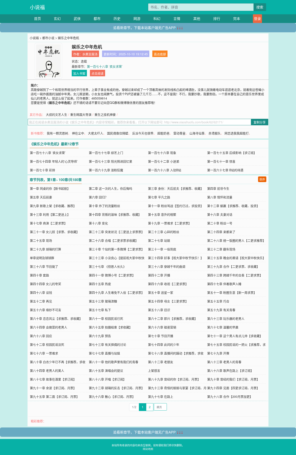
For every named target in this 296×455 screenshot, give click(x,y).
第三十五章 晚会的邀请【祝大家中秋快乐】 (236, 258)
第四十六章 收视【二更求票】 (168, 284)
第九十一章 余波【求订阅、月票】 (53, 388)
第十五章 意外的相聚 (162, 214)
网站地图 (148, 449)
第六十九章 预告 (100, 336)
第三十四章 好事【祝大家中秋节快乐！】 (175, 258)
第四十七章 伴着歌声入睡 (224, 284)
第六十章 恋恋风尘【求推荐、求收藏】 (56, 318)
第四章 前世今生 (218, 188)
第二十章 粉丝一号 (219, 223)
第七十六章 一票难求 (44, 353)
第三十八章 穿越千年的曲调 (166, 266)
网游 (136, 18)
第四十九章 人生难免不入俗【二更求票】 (116, 292)
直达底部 (160, 54)
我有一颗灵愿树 (57, 133)
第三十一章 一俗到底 (162, 249)
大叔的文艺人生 (56, 114)
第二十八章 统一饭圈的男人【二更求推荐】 (236, 240)
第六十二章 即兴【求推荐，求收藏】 (172, 318)
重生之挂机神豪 (105, 114)
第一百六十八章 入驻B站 (164, 170)
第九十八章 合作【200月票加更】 (230, 396)
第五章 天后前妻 (41, 197)
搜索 (259, 7)
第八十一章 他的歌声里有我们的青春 (113, 362)
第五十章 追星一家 (160, 292)
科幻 (156, 18)
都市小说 (48, 38)
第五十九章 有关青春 (221, 310)
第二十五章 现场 (41, 240)
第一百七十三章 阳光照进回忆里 (110, 161)
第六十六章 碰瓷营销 (162, 327)
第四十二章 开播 (159, 275)
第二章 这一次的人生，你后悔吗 (110, 188)
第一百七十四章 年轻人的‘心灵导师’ (54, 161)
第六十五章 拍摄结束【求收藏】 (110, 327)
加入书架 (79, 73)
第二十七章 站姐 (159, 240)
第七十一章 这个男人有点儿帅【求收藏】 (235, 336)
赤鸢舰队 (214, 133)
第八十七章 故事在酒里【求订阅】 (53, 379)
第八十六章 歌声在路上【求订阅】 (230, 370)
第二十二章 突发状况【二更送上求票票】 (116, 232)
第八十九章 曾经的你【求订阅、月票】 (174, 379)
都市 (97, 18)
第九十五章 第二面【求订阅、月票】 (54, 396)
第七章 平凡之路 (159, 197)
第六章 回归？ (98, 197)
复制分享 (260, 122)
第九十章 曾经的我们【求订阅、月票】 (233, 379)
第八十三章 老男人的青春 (224, 362)
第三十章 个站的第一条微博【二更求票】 (116, 249)
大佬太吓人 (95, 133)
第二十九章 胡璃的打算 (45, 249)
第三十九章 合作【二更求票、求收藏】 (233, 266)
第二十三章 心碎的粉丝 (163, 232)
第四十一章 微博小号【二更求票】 (112, 275)
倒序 (262, 179)
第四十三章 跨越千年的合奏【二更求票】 (235, 275)
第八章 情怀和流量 (219, 197)
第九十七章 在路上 (160, 396)
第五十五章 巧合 (218, 301)
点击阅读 (97, 73)
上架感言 (154, 370)
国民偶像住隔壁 (117, 133)
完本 (236, 18)
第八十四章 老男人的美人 (47, 370)
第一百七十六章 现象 (162, 152)
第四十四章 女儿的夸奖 (45, 284)
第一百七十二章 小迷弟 (163, 161)
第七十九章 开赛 (218, 353)
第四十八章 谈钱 (41, 292)
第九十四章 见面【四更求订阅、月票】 (233, 388)
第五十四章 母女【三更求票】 (168, 301)
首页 (37, 18)
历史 (117, 18)
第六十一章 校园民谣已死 (106, 318)
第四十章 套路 (39, 275)
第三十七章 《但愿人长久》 (107, 266)
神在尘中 (78, 133)
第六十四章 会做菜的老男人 (48, 327)
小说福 (37, 7)
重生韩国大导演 (80, 114)
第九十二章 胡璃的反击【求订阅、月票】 (116, 388)
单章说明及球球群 (42, 258)
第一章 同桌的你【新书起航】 (50, 188)
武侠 (77, 18)
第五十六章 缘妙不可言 (45, 310)
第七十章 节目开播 (160, 336)
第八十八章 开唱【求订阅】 (107, 379)
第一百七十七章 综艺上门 (106, 152)
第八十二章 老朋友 (160, 362)
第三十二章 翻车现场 (221, 249)
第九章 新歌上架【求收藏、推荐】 (53, 206)
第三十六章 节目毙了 (44, 266)
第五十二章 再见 (41, 301)
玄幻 (57, 18)
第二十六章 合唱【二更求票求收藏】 (113, 240)
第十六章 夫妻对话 (219, 214)
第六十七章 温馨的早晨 (222, 327)
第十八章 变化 (98, 223)
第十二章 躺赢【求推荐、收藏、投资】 (233, 206)
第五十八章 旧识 (159, 310)
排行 (216, 18)
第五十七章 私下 (100, 310)
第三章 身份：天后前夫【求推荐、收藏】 (175, 188)
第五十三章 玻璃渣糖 (103, 301)
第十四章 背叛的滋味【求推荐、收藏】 (115, 214)
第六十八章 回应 (41, 336)
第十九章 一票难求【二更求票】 (169, 223)
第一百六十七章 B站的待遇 (225, 170)
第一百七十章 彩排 (42, 170)
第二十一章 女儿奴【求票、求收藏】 (54, 232)
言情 (176, 18)
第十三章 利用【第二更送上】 (50, 214)
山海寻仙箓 (197, 133)
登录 (257, 18)
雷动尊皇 (179, 133)
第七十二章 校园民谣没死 (47, 344)
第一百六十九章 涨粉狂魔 (106, 170)
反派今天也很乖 (142, 133)
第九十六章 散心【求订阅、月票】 (112, 396)
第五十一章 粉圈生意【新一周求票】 (232, 292)
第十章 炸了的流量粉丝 (104, 206)
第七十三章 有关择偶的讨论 (107, 344)
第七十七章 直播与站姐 (104, 353)
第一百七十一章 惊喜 (221, 161)
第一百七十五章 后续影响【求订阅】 (232, 152)
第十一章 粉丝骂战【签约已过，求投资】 (175, 206)
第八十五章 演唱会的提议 (106, 370)
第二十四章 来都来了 (221, 232)
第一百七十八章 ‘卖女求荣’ (104, 66)
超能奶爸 (163, 133)
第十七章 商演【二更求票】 (48, 223)
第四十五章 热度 (100, 284)
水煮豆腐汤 (90, 54)
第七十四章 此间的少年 (163, 344)
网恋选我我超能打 (236, 133)
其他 (196, 18)
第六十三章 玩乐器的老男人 (225, 318)
